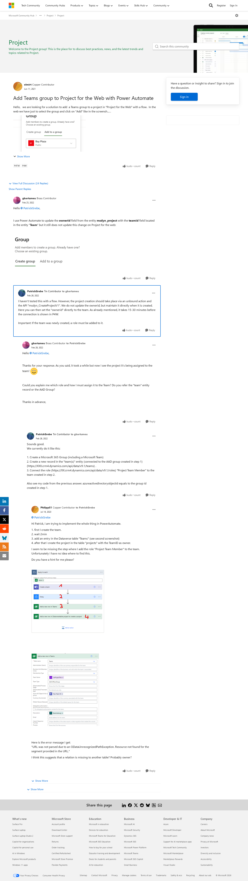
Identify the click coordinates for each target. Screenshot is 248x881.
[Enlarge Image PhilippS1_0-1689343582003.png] (67, 601)
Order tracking (58, 847)
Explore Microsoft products (24, 859)
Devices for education (98, 830)
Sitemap (83, 875)
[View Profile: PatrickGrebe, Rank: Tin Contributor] (21, 293)
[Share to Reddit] (142, 805)
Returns (55, 841)
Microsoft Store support (62, 835)
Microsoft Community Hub (21, 15)
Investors (205, 847)
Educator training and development (104, 853)
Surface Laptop (18, 830)
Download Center (59, 830)
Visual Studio (169, 865)
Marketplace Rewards (173, 859)
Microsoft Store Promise (62, 859)
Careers (204, 824)
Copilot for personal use (22, 847)
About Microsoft (208, 830)
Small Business (130, 865)
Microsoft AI (129, 824)
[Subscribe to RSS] (154, 805)
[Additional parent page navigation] (40, 15)
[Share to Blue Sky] (148, 805)
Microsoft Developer (172, 830)
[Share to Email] (160, 805)
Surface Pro (17, 824)
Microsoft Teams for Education (102, 835)
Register (221, 5)
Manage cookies (129, 875)
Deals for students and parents (102, 859)
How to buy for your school (100, 847)
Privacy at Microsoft (209, 841)
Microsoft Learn (170, 835)
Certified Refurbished (61, 853)
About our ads (205, 875)
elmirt (27, 84)
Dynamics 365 (130, 835)
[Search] (211, 5)
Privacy (114, 875)
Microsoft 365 (130, 841)
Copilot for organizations (23, 841)
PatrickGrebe (31, 208)
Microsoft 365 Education (99, 841)
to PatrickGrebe (76, 343)
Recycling (190, 875)
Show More (23, 156)
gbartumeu (29, 198)
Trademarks (161, 875)
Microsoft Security (132, 830)
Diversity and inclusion (211, 853)
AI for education (96, 865)
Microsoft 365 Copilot (133, 859)
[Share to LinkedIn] (124, 805)
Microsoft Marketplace (173, 853)
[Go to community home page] (11, 5)
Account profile (58, 824)
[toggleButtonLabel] (236, 15)
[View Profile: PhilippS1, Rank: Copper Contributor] (35, 509)
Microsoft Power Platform (135, 847)
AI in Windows (18, 853)
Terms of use (146, 875)
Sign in (184, 97)
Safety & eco (176, 875)
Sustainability (207, 865)
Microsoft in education (99, 824)
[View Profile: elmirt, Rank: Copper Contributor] (17, 86)
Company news (207, 835)
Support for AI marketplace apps (177, 841)
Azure (165, 824)
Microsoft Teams (131, 853)
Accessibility (206, 859)
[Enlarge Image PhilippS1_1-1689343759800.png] (65, 689)
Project (50, 15)
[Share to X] (136, 805)
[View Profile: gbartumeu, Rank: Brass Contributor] (17, 200)
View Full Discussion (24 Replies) (30, 183)
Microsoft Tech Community (175, 847)
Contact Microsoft (99, 875)
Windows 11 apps (20, 865)
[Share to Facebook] (130, 805)
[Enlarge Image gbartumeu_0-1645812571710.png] (49, 251)
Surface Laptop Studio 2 (22, 835)
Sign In (233, 5)
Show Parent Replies (20, 189)
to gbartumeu (70, 291)
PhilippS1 (46, 507)
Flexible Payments (60, 865)
